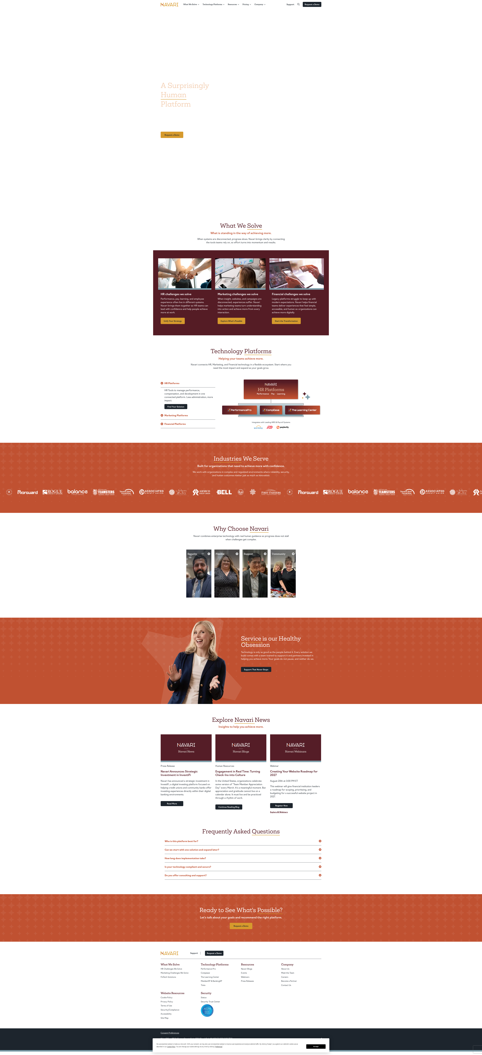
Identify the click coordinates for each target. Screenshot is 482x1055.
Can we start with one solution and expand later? (192, 849)
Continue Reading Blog (228, 807)
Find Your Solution (175, 406)
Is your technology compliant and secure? (188, 866)
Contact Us (286, 985)
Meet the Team (287, 972)
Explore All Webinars (279, 812)
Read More (172, 803)
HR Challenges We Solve (171, 968)
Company (258, 4)
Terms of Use (166, 1005)
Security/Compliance (170, 1009)
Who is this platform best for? (181, 841)
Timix (203, 985)
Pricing (246, 4)
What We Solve (190, 4)
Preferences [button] (218, 1047)
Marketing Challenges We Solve (174, 972)
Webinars (245, 977)
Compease (205, 972)
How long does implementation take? (185, 858)
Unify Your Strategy (173, 321)
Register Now (281, 805)
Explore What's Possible (231, 321)
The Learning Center (210, 977)
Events (244, 972)
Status (203, 997)
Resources (232, 4)
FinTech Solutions (168, 977)
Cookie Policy (166, 997)
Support (290, 4)
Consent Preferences (170, 1033)
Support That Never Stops (256, 669)
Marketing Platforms (176, 415)
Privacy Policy (167, 1001)
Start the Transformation (286, 321)
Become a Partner (289, 981)
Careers (284, 977)
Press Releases (247, 981)
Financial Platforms (175, 423)
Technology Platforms (212, 4)
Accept (316, 1046)
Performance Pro (208, 968)
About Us (285, 968)
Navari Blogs (246, 968)
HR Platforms (171, 383)
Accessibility (166, 1013)
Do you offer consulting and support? (186, 875)
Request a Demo (312, 4)
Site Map (164, 1018)
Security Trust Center (210, 1001)
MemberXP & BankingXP (211, 981)
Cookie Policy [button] (171, 1047)
